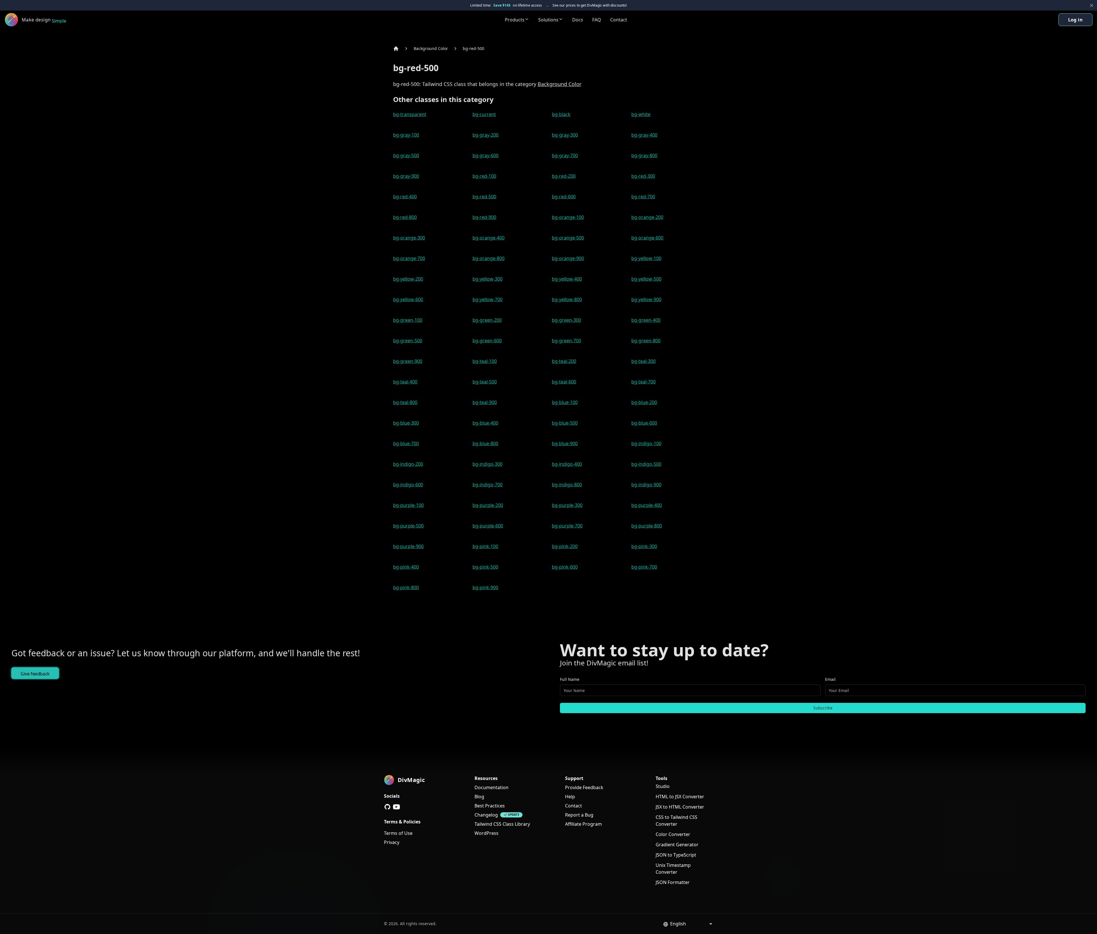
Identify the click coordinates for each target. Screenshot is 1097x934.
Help (570, 796)
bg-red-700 (643, 196)
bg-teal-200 (564, 361)
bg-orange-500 (568, 238)
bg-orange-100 (568, 217)
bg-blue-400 (485, 423)
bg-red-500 (473, 48)
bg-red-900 (484, 217)
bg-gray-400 (644, 135)
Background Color (431, 48)
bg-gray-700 (565, 155)
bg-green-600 (487, 340)
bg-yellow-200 (408, 279)
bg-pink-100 (485, 546)
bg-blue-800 (485, 443)
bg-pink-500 (485, 567)
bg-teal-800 (405, 402)
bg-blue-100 (565, 402)
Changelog (486, 815)
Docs (577, 20)
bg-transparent (409, 114)
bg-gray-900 (406, 176)
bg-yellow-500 (646, 279)
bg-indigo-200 (408, 464)
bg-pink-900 (485, 587)
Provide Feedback (584, 787)
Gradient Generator (677, 844)
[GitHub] (387, 806)
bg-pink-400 (406, 567)
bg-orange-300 (409, 238)
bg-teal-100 (485, 361)
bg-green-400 (645, 320)
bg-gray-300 (565, 135)
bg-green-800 (645, 340)
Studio (663, 786)
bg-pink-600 (565, 567)
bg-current (484, 114)
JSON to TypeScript (676, 855)
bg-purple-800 (646, 526)
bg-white (640, 114)
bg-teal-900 (485, 402)
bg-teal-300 (643, 361)
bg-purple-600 (488, 526)
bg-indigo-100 (646, 443)
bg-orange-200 (647, 217)
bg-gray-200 (486, 135)
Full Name (569, 679)
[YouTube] (397, 807)
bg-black (561, 114)
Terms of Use (398, 833)
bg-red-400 (405, 196)
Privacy (391, 842)
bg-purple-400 (646, 505)
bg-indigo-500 (646, 464)
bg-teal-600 (564, 382)
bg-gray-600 (486, 155)
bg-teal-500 (485, 382)
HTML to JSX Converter (680, 796)
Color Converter (673, 834)
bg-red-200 (564, 176)
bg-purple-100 (408, 505)
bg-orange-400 (489, 238)
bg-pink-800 (406, 587)
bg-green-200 (487, 320)
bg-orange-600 (647, 238)
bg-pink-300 (644, 546)
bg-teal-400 (405, 382)
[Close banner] (1091, 5)
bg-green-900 (407, 361)
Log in (1075, 20)
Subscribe (822, 708)
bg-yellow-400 (567, 279)
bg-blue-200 (644, 402)
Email (830, 679)
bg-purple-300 (567, 505)
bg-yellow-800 (567, 299)
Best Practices (490, 806)
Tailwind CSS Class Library (502, 824)
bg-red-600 (564, 196)
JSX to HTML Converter (680, 807)
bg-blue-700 (406, 443)
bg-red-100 (484, 176)
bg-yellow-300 (488, 279)
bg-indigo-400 (567, 464)
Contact (618, 20)
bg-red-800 (405, 217)
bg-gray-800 (644, 155)
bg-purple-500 (408, 526)
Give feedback (35, 674)
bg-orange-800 (489, 258)
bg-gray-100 (406, 135)
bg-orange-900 (568, 258)
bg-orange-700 (409, 258)
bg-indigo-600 (408, 484)
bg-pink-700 (644, 567)
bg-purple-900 (408, 546)
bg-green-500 (407, 340)
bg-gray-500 (406, 155)
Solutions (548, 20)
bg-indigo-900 (646, 484)
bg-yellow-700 (488, 299)
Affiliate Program (583, 824)
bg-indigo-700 (488, 484)
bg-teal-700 (643, 382)
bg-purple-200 (488, 505)
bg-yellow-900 (646, 299)
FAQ (596, 20)
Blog (479, 796)
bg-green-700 (566, 340)
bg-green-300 (566, 320)
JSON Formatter (673, 882)
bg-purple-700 (567, 526)
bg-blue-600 (644, 423)
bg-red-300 (643, 176)
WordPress (487, 833)
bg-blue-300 (406, 423)
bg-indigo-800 (567, 484)
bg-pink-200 (565, 546)
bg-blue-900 (565, 443)
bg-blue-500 (565, 423)
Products (515, 20)
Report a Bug (579, 815)
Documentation (492, 787)
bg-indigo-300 (488, 464)
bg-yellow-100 (646, 258)
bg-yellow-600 (408, 299)
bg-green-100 (407, 320)
